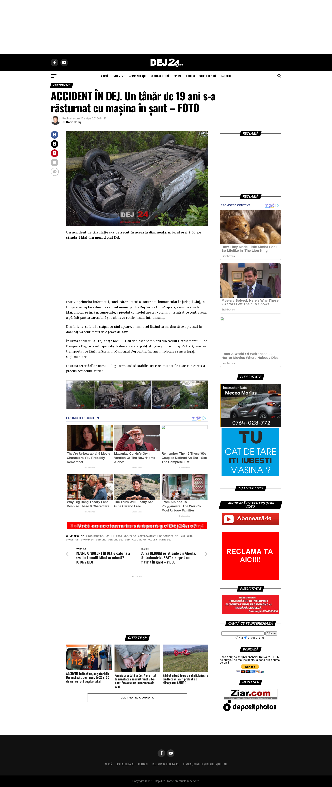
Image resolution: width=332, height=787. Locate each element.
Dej (119, 536)
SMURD (102, 540)
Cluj (111, 536)
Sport (177, 76)
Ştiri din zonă (207, 76)
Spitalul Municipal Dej (142, 540)
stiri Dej (165, 540)
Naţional (226, 76)
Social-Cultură (160, 76)
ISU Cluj (188, 536)
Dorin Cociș (73, 122)
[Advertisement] (166, 27)
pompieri (88, 540)
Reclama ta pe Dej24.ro (165, 764)
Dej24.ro (130, 536)
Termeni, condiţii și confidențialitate (205, 764)
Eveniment (119, 76)
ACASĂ (104, 76)
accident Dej (95, 536)
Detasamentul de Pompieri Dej (159, 536)
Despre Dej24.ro (125, 764)
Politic (190, 76)
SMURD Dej (116, 540)
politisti (73, 540)
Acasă (108, 764)
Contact (143, 764)
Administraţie (137, 76)
